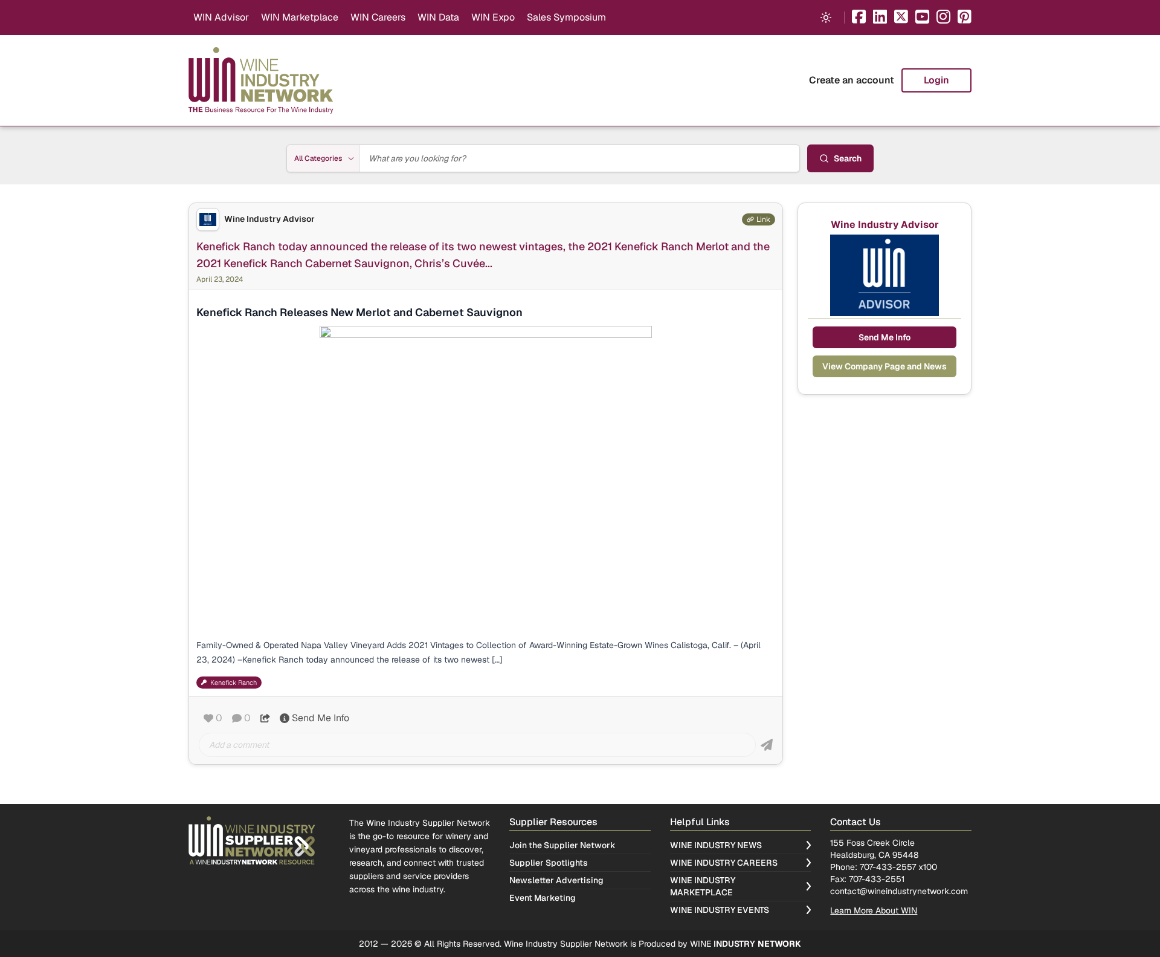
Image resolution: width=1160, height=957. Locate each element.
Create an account (851, 80)
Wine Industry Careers (724, 862)
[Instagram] (943, 18)
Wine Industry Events (719, 909)
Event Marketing (542, 897)
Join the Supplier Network (562, 845)
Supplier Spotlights (548, 862)
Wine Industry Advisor (269, 219)
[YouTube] (922, 18)
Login (936, 80)
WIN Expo (493, 17)
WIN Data (438, 17)
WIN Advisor (221, 17)
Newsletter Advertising (556, 880)
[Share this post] (265, 718)
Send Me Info (320, 718)
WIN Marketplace (299, 17)
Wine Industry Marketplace (702, 886)
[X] (901, 18)
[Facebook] (859, 18)
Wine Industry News (716, 845)
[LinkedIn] (880, 18)
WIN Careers (377, 17)
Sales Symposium (566, 17)
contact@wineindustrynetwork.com (899, 891)
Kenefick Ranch (233, 682)
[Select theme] (826, 17)
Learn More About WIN (873, 910)
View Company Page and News (884, 366)
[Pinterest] (964, 18)
